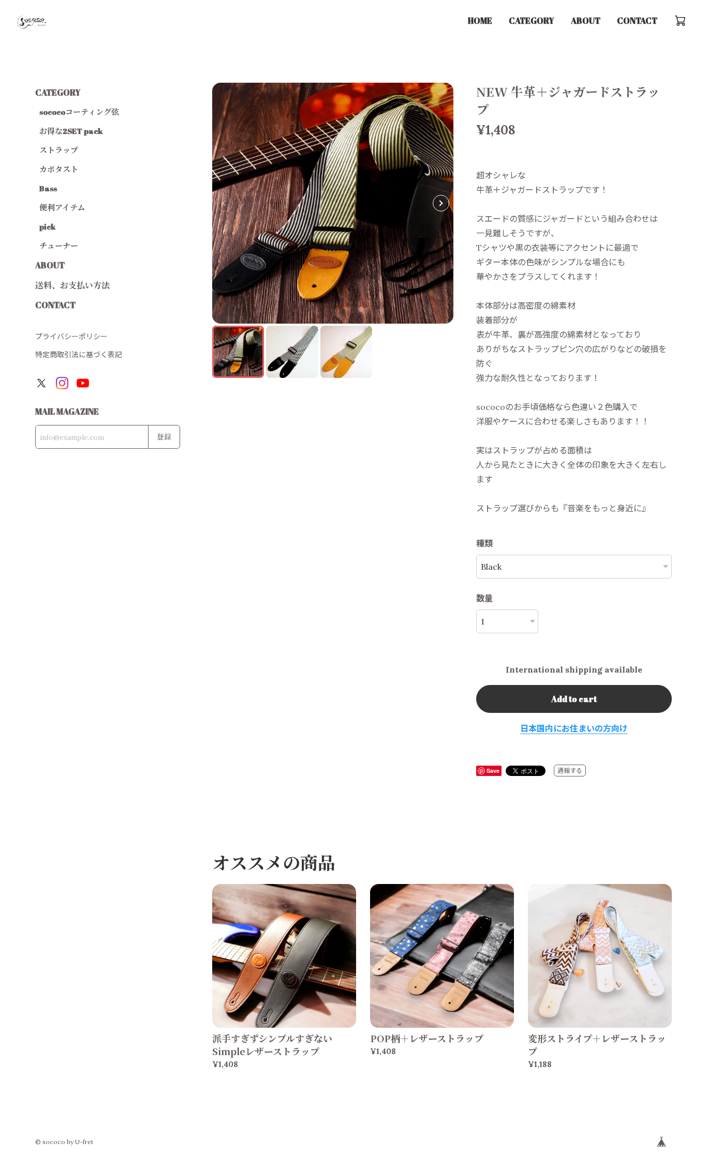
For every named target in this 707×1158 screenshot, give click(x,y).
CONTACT (637, 20)
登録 (164, 436)
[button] (441, 203)
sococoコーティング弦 (79, 111)
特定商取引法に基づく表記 (78, 354)
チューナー (58, 245)
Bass (48, 188)
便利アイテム (62, 207)
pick (47, 226)
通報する (569, 770)
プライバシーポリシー (71, 336)
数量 (484, 598)
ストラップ (58, 150)
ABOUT (585, 20)
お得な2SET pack (70, 131)
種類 (484, 543)
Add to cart (574, 699)
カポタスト (58, 169)
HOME (480, 20)
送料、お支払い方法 (72, 285)
